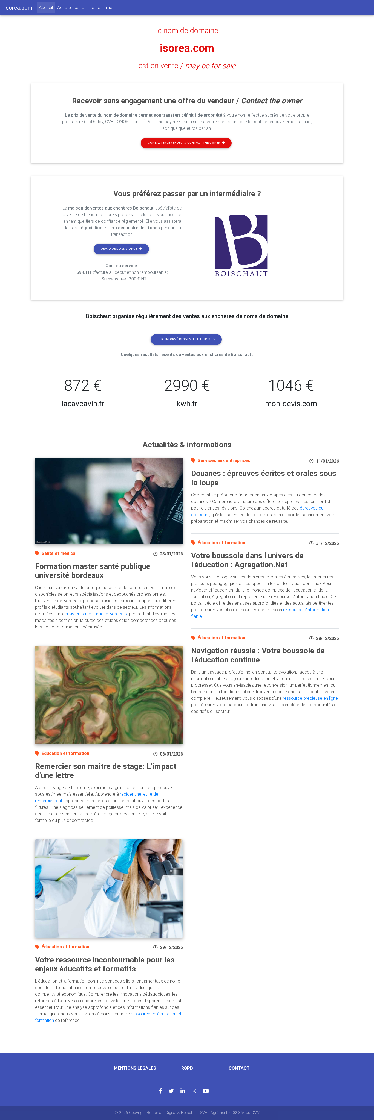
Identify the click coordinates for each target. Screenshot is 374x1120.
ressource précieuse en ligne (310, 698)
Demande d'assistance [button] (119, 249)
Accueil (47, 7)
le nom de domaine (187, 30)
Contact (239, 1068)
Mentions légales (135, 1068)
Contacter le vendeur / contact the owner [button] (184, 143)
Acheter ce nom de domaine (84, 7)
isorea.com (187, 48)
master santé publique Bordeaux (97, 613)
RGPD (187, 1068)
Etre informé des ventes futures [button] (184, 339)
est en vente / (187, 65)
